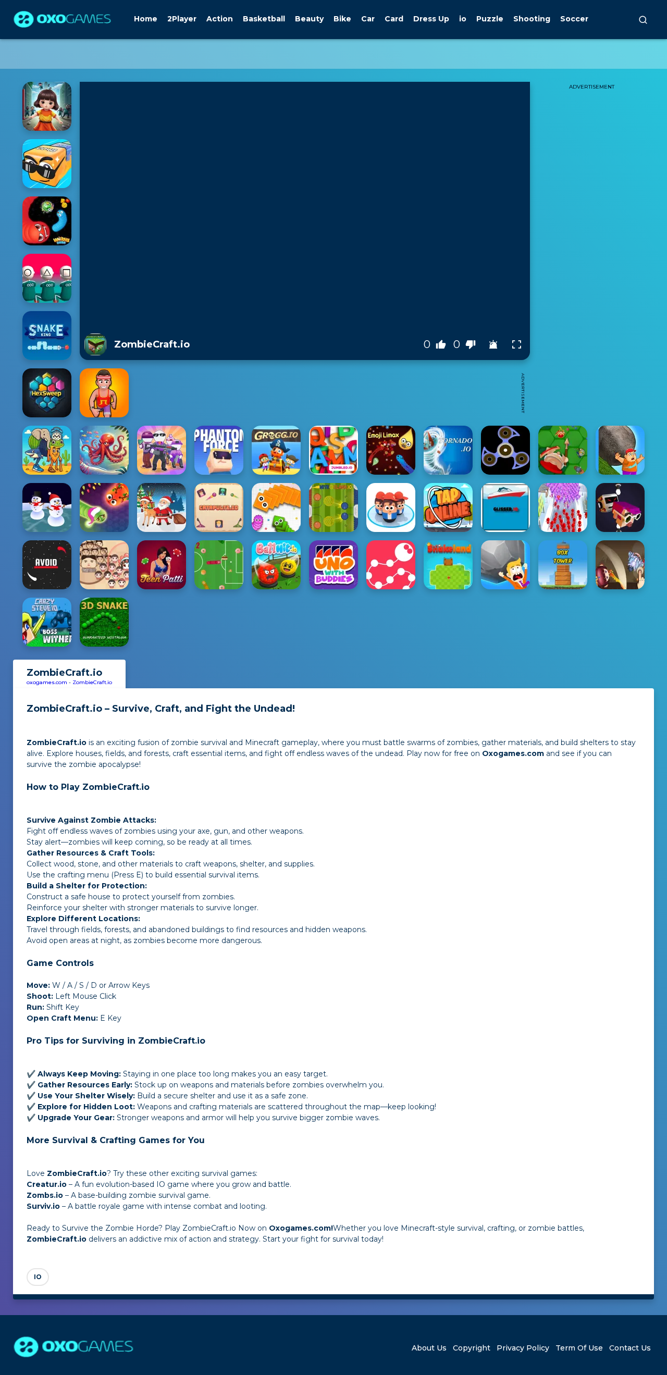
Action (219, 18)
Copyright (471, 1348)
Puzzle (489, 18)
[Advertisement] (324, 392)
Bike (342, 18)
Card (394, 18)
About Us (429, 1348)
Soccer (574, 18)
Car (368, 18)
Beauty (309, 18)
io (462, 18)
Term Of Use (579, 1348)
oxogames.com (47, 682)
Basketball (264, 18)
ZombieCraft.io (92, 682)
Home (145, 18)
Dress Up (431, 18)
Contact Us (630, 1348)
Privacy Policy (523, 1348)
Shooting (531, 18)
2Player (181, 18)
